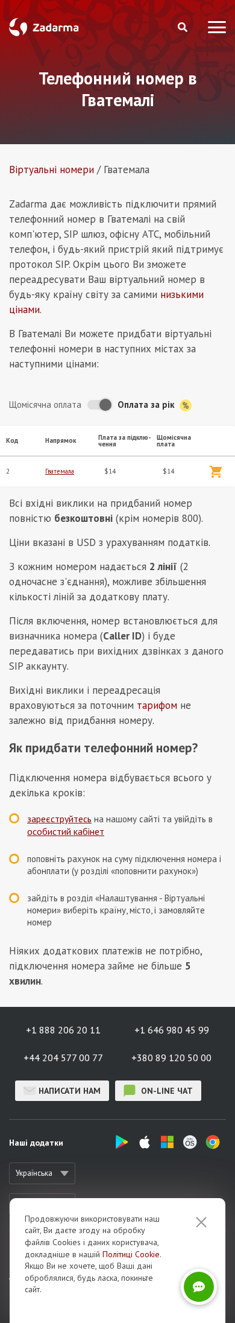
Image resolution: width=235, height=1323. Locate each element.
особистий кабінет (65, 831)
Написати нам (70, 1090)
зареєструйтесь (59, 819)
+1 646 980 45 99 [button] (171, 1030)
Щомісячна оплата (45, 404)
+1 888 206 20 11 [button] (63, 1030)
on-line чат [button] (166, 1090)
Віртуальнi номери (51, 169)
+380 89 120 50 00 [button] (171, 1058)
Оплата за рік (147, 404)
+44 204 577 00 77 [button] (63, 1058)
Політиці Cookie (131, 1254)
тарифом (157, 705)
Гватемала (59, 471)
